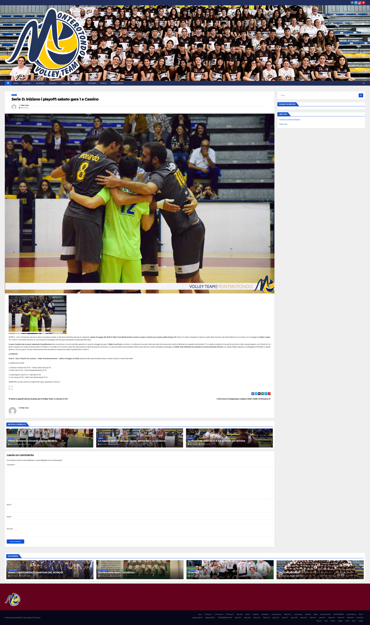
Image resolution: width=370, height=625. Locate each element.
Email (9, 517)
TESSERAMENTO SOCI (225, 617)
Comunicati (192, 570)
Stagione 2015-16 (197, 617)
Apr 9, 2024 (194, 576)
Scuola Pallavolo (351, 614)
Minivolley (308, 614)
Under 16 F (313, 617)
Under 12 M (247, 617)
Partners (92, 83)
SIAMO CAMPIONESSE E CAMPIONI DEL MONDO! (35, 572)
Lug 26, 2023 (284, 576)
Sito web (10, 529)
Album (354, 621)
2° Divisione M (219, 614)
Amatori (247, 614)
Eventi (281, 570)
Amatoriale (256, 614)
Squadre (26, 83)
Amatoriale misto (276, 614)
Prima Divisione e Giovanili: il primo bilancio (32, 440)
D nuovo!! (193, 572)
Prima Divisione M (325, 614)
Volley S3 (319, 621)
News (326, 621)
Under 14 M (294, 617)
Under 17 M (341, 617)
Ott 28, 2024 (104, 576)
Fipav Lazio (283, 124)
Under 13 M (266, 617)
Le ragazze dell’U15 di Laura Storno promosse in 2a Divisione (132, 440)
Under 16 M (331, 617)
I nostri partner (298, 614)
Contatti (78, 83)
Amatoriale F (265, 614)
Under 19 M (360, 617)
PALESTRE (66, 83)
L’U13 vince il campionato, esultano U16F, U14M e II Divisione (243, 399)
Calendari (40, 83)
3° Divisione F (230, 614)
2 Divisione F (208, 614)
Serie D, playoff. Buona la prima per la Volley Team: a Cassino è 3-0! (39, 399)
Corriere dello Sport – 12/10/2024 (116, 572)
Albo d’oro (239, 614)
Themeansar (36, 617)
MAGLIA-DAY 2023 (288, 572)
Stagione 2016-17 (210, 617)
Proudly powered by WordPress (14, 617)
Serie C (361, 614)
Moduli (103, 83)
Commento (11, 465)
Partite (14, 94)
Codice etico (287, 614)
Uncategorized (13, 570)
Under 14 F (285, 617)
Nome (9, 505)
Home (15, 83)
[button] (363, 83)
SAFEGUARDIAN (117, 83)
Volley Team (25, 105)
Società (52, 83)
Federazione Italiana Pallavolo (289, 120)
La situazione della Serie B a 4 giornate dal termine (216, 440)
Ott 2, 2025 (14, 576)
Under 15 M (303, 617)
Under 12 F (238, 617)
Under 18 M (350, 617)
